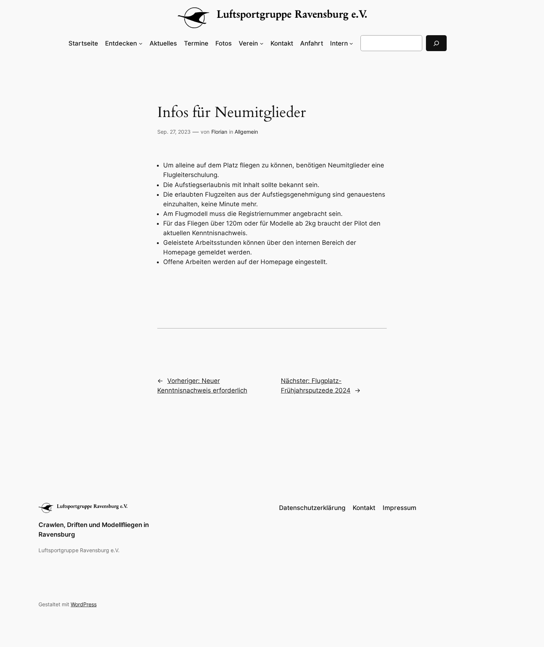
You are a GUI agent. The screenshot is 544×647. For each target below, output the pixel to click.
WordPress (84, 604)
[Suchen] (436, 43)
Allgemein (246, 132)
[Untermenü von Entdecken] (140, 43)
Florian (219, 132)
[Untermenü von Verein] (261, 43)
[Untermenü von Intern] (351, 43)
